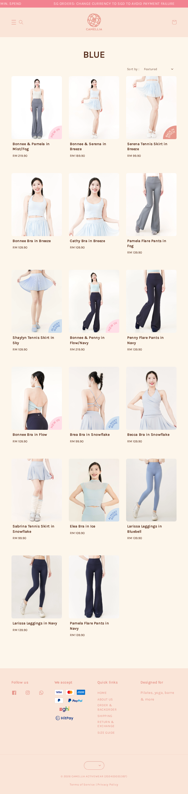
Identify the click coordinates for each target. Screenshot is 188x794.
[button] (14, 22)
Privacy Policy (107, 784)
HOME (102, 693)
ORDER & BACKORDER (107, 707)
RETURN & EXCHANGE (106, 724)
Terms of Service (82, 784)
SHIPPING (104, 716)
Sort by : (133, 69)
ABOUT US (105, 699)
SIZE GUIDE (106, 733)
